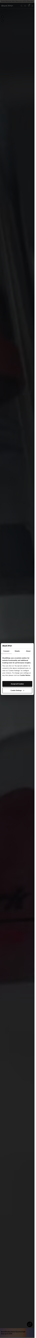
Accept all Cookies (17, 684)
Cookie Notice (25, 675)
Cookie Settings (16, 690)
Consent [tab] (6, 651)
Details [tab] (17, 651)
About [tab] (28, 651)
